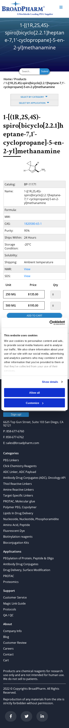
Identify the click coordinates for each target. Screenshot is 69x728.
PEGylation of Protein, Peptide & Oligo (28, 558)
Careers (8, 648)
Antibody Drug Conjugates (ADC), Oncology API (34, 478)
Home (8, 79)
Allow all (34, 392)
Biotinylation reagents (18, 537)
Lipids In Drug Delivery (18, 513)
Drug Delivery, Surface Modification (26, 570)
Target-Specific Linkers (18, 495)
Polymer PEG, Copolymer (20, 507)
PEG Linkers (11, 460)
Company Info (12, 631)
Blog (6, 637)
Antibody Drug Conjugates (20, 564)
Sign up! (16, 414)
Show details (50, 381)
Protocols (9, 609)
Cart (6, 660)
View (27, 269)
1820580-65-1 (33, 224)
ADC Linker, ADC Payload (19, 472)
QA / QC (8, 615)
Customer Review (14, 643)
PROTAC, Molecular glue (19, 501)
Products (20, 79)
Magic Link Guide (14, 603)
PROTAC (8, 576)
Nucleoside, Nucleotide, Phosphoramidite (31, 519)
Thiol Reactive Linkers (17, 484)
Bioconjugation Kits (16, 543)
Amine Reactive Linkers (18, 490)
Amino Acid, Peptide (16, 525)
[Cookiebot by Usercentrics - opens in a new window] (49, 323)
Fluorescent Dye (14, 531)
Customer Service (15, 597)
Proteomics (11, 582)
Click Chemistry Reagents (20, 466)
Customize (32, 402)
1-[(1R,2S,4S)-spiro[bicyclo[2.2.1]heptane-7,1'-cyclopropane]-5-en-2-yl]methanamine (34, 85)
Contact (8, 654)
